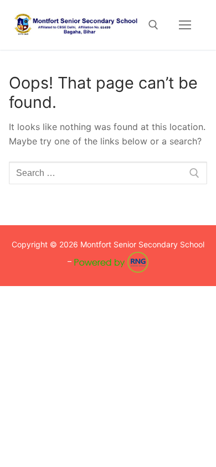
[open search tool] (153, 25)
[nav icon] (185, 25)
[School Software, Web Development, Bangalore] (111, 261)
